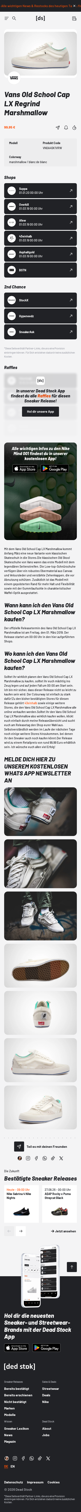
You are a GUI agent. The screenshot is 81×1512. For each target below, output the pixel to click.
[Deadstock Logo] (40, 18)
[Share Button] (57, 127)
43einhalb (31, 703)
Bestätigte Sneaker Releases (40, 1178)
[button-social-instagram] (28, 1158)
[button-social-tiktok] (52, 1158)
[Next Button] (21, 1231)
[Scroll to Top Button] (72, 1267)
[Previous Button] (9, 1231)
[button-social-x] (61, 1158)
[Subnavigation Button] (6, 18)
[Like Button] (74, 127)
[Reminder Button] (66, 127)
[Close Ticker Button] (74, 5)
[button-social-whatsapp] (44, 1158)
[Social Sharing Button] (19, 1147)
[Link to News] (14, 18)
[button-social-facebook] (36, 1158)
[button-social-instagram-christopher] (19, 1158)
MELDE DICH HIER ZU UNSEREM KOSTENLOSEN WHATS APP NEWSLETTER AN (37, 770)
